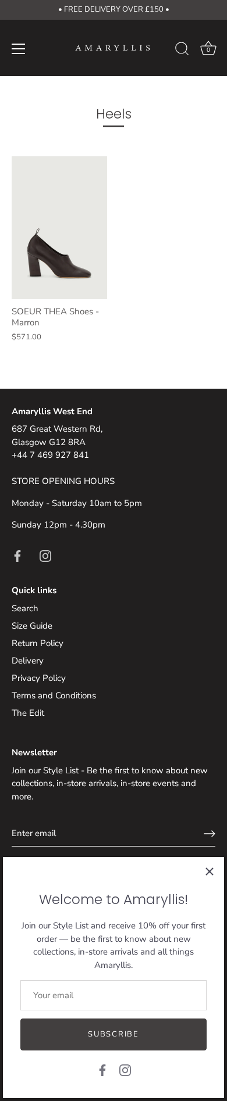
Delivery (28, 660)
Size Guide (32, 626)
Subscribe (113, 1034)
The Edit (28, 713)
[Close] (209, 871)
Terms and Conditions (54, 695)
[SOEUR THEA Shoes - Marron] (59, 227)
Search (25, 608)
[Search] (182, 50)
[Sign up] (209, 834)
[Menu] (18, 49)
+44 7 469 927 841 (50, 455)
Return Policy (37, 643)
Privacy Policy (39, 678)
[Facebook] (102, 1069)
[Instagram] (125, 1069)
